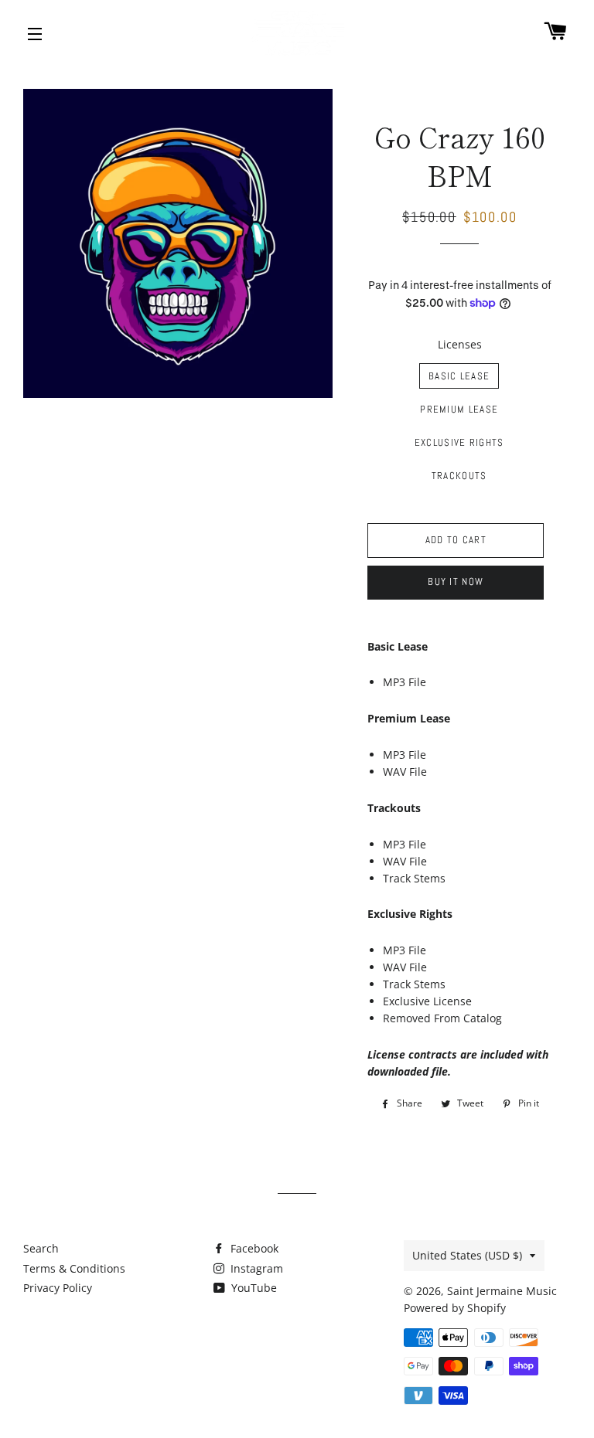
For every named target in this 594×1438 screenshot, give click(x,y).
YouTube (252, 1287)
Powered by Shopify (455, 1307)
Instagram (255, 1268)
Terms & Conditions (74, 1268)
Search (41, 1248)
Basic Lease (459, 375)
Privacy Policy (57, 1287)
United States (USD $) (467, 1255)
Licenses (460, 344)
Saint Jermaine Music (502, 1290)
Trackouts (459, 475)
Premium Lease (459, 409)
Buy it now (455, 581)
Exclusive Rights (459, 442)
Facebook (252, 1248)
